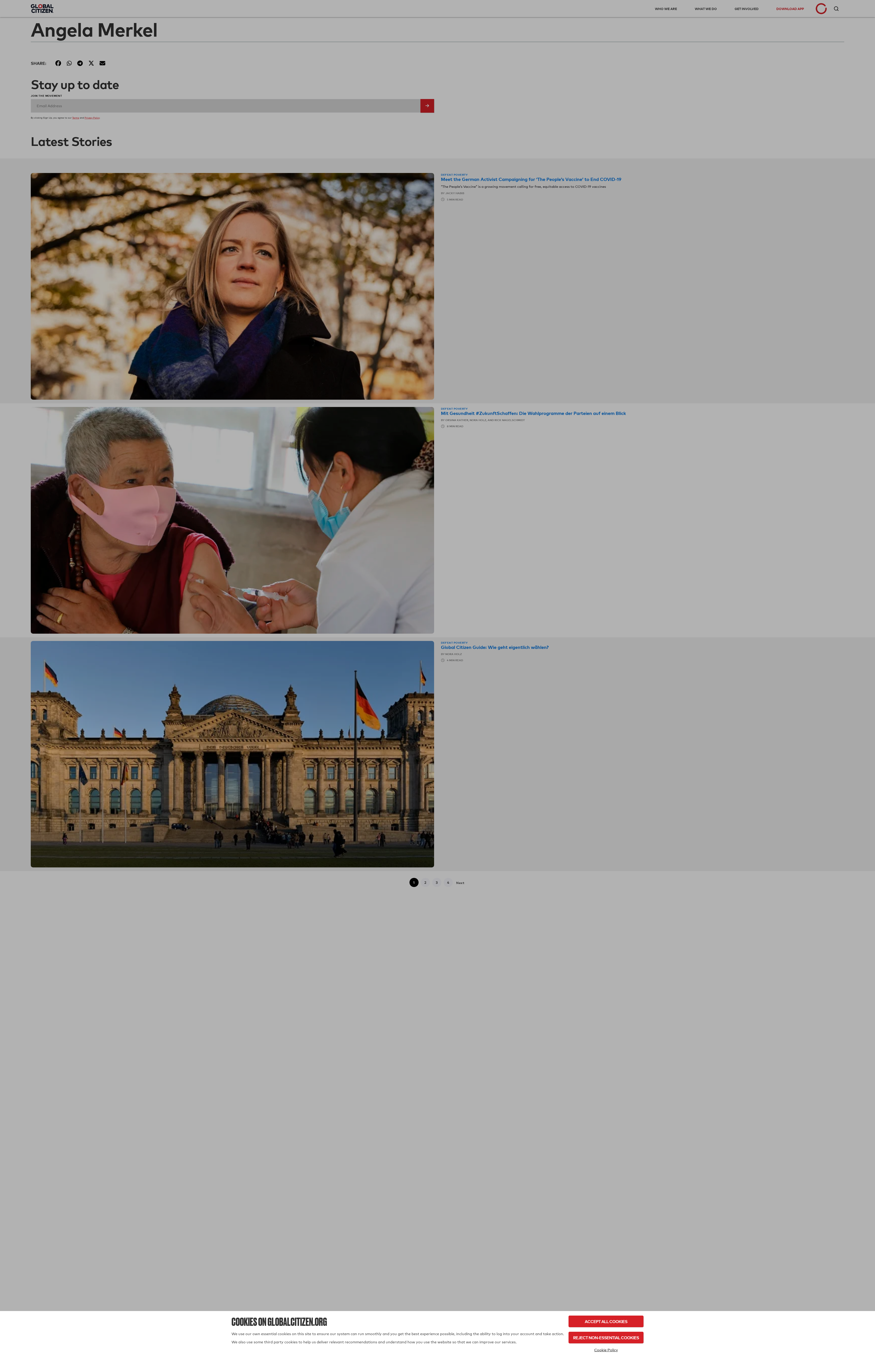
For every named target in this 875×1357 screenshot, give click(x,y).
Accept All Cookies (606, 1321)
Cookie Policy (606, 1350)
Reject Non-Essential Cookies (606, 1337)
